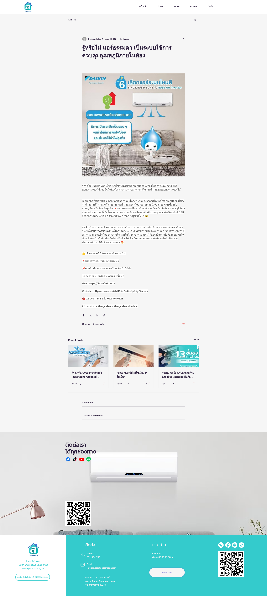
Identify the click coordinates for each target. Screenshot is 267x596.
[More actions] (183, 39)
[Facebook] (68, 459)
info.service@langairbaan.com (101, 567)
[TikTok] (75, 459)
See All (195, 339)
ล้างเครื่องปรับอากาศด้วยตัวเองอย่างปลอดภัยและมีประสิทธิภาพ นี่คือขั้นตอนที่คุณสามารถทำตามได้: (88, 375)
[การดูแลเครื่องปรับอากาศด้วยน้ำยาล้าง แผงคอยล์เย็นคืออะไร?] (179, 356)
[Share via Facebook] (83, 315)
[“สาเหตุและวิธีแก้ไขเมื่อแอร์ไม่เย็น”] (133, 356)
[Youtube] (81, 459)
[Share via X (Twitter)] (90, 315)
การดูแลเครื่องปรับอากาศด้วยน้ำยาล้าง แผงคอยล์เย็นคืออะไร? (178, 375)
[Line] (88, 459)
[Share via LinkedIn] (97, 315)
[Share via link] (103, 315)
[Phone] (83, 554)
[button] (195, 20)
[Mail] (82, 565)
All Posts (72, 20)
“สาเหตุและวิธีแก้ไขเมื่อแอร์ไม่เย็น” (132, 374)
